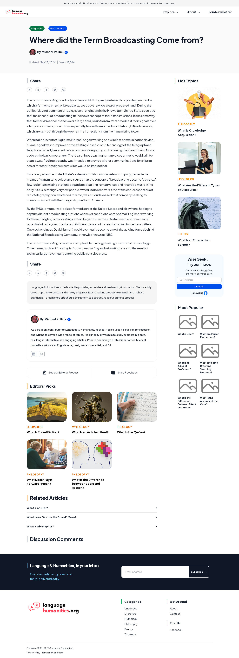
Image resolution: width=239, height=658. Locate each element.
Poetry (183, 234)
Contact (175, 613)
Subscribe (199, 286)
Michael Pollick (52, 52)
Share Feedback (127, 372)
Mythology (80, 427)
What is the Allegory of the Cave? (209, 401)
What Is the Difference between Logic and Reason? (88, 484)
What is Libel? (186, 333)
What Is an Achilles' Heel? (90, 432)
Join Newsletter (220, 12)
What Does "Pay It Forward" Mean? (39, 482)
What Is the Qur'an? (131, 432)
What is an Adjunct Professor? (184, 366)
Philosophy (35, 474)
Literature (34, 427)
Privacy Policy (33, 653)
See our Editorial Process (63, 372)
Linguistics (186, 179)
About (173, 608)
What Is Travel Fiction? (43, 432)
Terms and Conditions (52, 653)
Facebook (176, 630)
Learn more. (169, 3)
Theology (124, 427)
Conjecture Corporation (61, 648)
